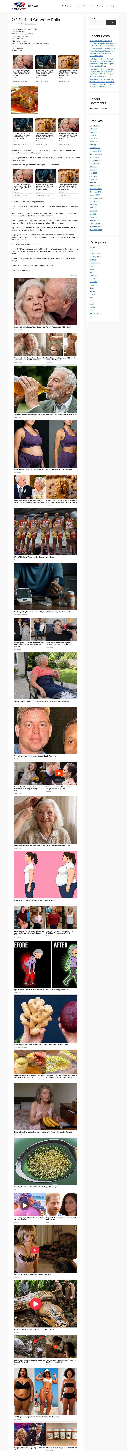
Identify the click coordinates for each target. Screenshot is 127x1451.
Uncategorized (88, 6)
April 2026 (93, 138)
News (78, 6)
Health (92, 272)
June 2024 (94, 208)
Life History (94, 282)
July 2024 (93, 204)
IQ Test (92, 279)
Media (92, 285)
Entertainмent (95, 263)
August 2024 (94, 201)
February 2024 (95, 220)
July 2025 (93, 167)
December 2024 (96, 189)
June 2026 (94, 132)
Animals (92, 247)
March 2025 (94, 179)
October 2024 (95, 195)
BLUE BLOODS (95, 253)
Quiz (91, 297)
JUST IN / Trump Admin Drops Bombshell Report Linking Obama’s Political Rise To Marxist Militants (103, 43)
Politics (92, 294)
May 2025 (93, 173)
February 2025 (95, 182)
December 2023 (96, 227)
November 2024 (96, 192)
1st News (33, 6)
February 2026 (95, 145)
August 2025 (94, 163)
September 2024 (96, 198)
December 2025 (96, 151)
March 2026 (94, 141)
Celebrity (100, 6)
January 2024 (95, 223)
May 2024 (93, 211)
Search (92, 19)
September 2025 (96, 160)
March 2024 (94, 217)
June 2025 (93, 170)
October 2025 (95, 157)
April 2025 (93, 176)
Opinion (92, 291)
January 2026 (95, 148)
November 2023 (96, 230)
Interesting (110, 6)
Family (92, 266)
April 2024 (93, 214)
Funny (92, 269)
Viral (91, 316)
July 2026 (93, 129)
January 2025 (95, 186)
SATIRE (92, 301)
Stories (92, 307)
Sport (92, 304)
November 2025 (96, 154)
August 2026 (94, 126)
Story (91, 310)
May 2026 (93, 135)
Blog (91, 250)
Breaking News (67, 6)
